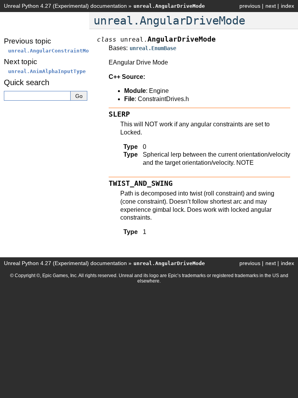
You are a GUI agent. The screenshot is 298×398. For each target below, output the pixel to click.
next (270, 6)
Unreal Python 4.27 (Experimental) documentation (65, 6)
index (287, 6)
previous (249, 6)
